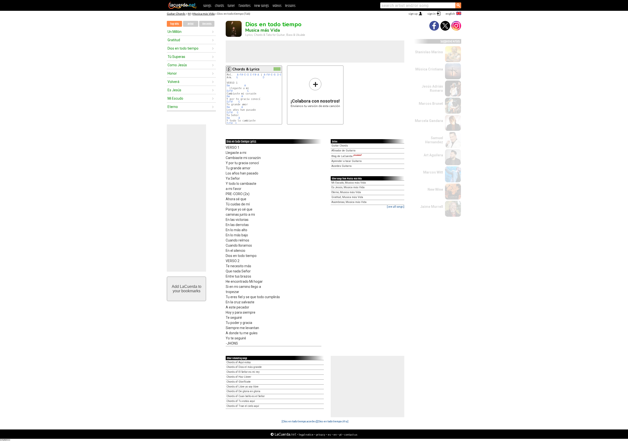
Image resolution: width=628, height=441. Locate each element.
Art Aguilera (433, 155)
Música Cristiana (429, 69)
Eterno (173, 107)
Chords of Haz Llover (238, 376)
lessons (290, 6)
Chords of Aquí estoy (238, 362)
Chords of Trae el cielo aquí (242, 406)
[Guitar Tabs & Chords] (182, 8)
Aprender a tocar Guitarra (346, 161)
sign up (413, 13)
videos (277, 6)
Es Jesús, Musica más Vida (348, 187)
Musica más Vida (204, 13)
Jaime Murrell (431, 207)
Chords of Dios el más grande (244, 367)
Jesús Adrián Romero (432, 88)
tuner (231, 6)
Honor (172, 73)
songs (207, 6)
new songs (261, 6)
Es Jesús (174, 90)
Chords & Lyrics (246, 69)
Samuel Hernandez (434, 140)
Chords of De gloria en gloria (243, 391)
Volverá (173, 82)
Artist (191, 24)
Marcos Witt (433, 172)
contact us (350, 434)
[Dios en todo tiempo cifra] (332, 421)
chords (219, 6)
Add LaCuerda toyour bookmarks (186, 288)
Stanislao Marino (429, 52)
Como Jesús (177, 65)
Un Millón (175, 32)
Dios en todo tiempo (183, 48)
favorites (244, 6)
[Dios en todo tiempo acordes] (299, 421)
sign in (431, 13)
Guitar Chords (176, 13)
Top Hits (174, 24)
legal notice (306, 434)
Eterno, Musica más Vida (346, 192)
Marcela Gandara (429, 121)
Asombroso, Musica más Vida (348, 202)
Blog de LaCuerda (346, 156)
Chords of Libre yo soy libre (242, 386)
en (335, 434)
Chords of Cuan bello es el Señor (245, 396)
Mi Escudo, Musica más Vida (348, 182)
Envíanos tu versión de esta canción (315, 92)
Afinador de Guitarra (343, 150)
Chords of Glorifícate (238, 381)
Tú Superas (176, 57)
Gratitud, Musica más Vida (347, 197)
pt (340, 434)
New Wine (435, 189)
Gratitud (174, 40)
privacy (320, 434)
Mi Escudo (175, 98)
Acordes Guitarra (341, 166)
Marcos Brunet (431, 104)
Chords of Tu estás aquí (240, 401)
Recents (206, 24)
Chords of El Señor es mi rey (243, 372)
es (329, 434)
